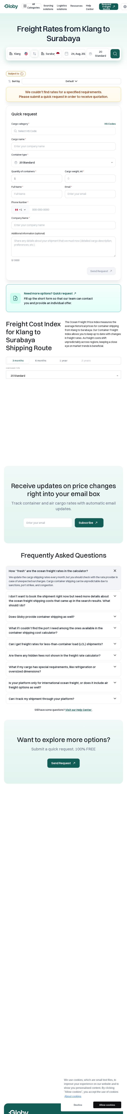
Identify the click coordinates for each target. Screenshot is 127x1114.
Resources (76, 5)
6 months (40, 360)
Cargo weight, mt (74, 171)
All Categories (33, 5)
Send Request (99, 271)
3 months (18, 360)
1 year (63, 360)
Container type (19, 154)
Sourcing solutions (48, 7)
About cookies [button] (72, 1096)
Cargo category (19, 123)
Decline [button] (78, 1105)
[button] (63, 571)
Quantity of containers (23, 171)
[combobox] (18, 53)
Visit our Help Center (78, 709)
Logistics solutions (62, 7)
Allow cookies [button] (107, 1105)
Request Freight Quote (106, 6)
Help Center (90, 7)
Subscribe (86, 523)
